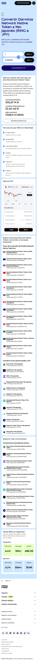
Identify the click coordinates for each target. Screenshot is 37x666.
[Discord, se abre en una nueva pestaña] (17, 635)
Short (25, 231)
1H (18, 205)
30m (12, 205)
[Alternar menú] (32, 3)
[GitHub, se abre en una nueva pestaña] (6, 635)
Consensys (4, 642)
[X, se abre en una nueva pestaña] (3, 635)
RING (27, 54)
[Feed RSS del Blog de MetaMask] (28, 635)
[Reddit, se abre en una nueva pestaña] (21, 635)
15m (6, 205)
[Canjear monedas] (18, 57)
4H (24, 205)
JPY (27, 60)
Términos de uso (6, 647)
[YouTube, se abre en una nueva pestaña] (10, 635)
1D (29, 205)
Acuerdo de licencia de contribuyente (12, 649)
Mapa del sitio (5, 651)
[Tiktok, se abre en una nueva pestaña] (24, 635)
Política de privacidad (7, 644)
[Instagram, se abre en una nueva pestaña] (14, 635)
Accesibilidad (5, 653)
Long (11, 231)
